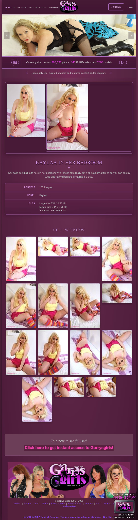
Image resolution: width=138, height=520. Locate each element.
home (17, 503)
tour (98, 503)
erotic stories (58, 503)
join (36, 503)
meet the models (37, 7)
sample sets (74, 503)
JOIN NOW (116, 7)
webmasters (69, 506)
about (45, 503)
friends (27, 503)
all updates (20, 7)
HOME (8, 7)
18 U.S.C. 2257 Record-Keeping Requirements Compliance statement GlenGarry (69, 517)
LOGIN (130, 7)
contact (89, 503)
